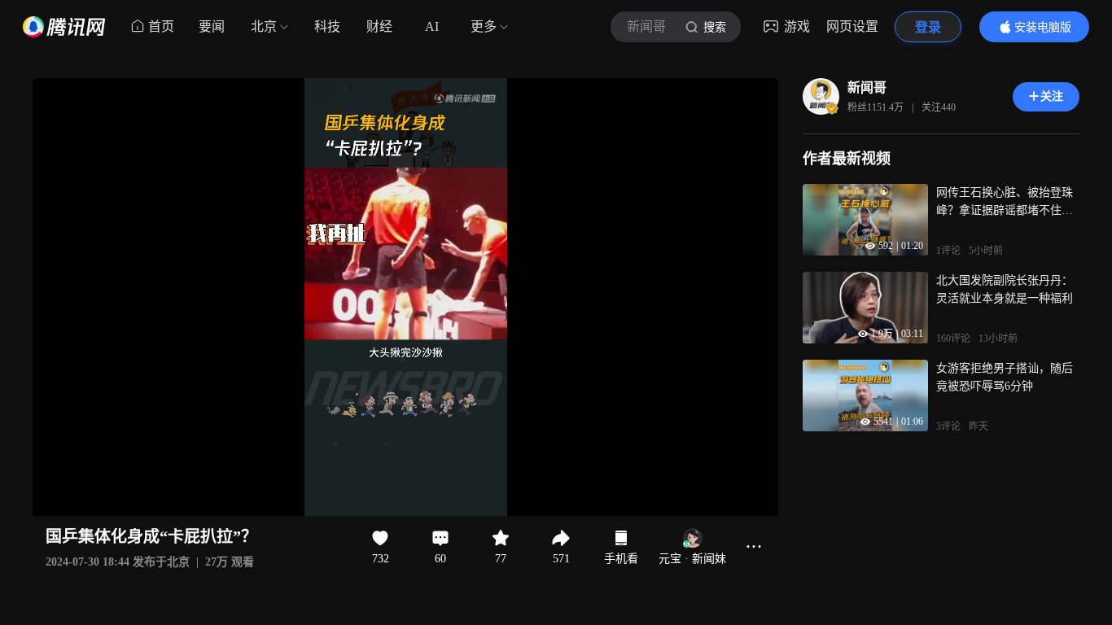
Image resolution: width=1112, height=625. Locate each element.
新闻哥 (867, 87)
